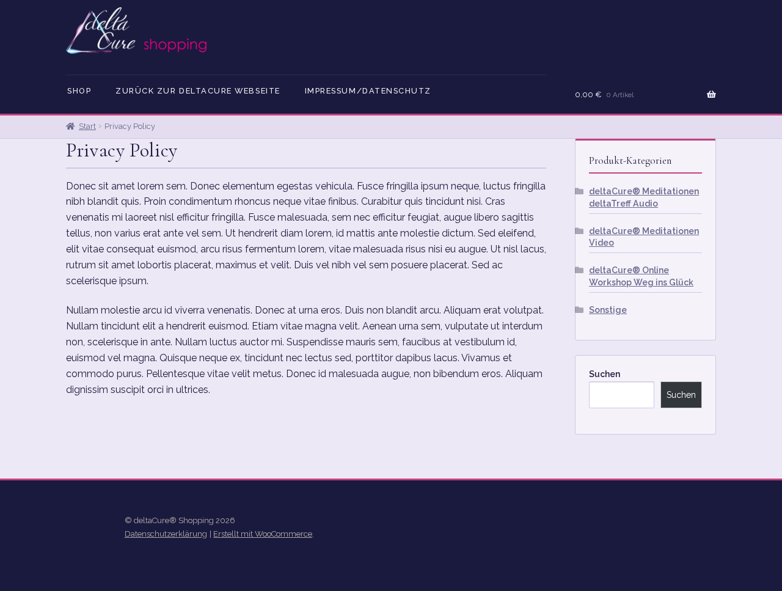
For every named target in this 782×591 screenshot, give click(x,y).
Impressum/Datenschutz (368, 90)
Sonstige (608, 310)
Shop (79, 90)
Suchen (604, 374)
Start (87, 126)
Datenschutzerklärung (166, 533)
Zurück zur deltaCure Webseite (197, 90)
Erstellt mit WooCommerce (262, 533)
